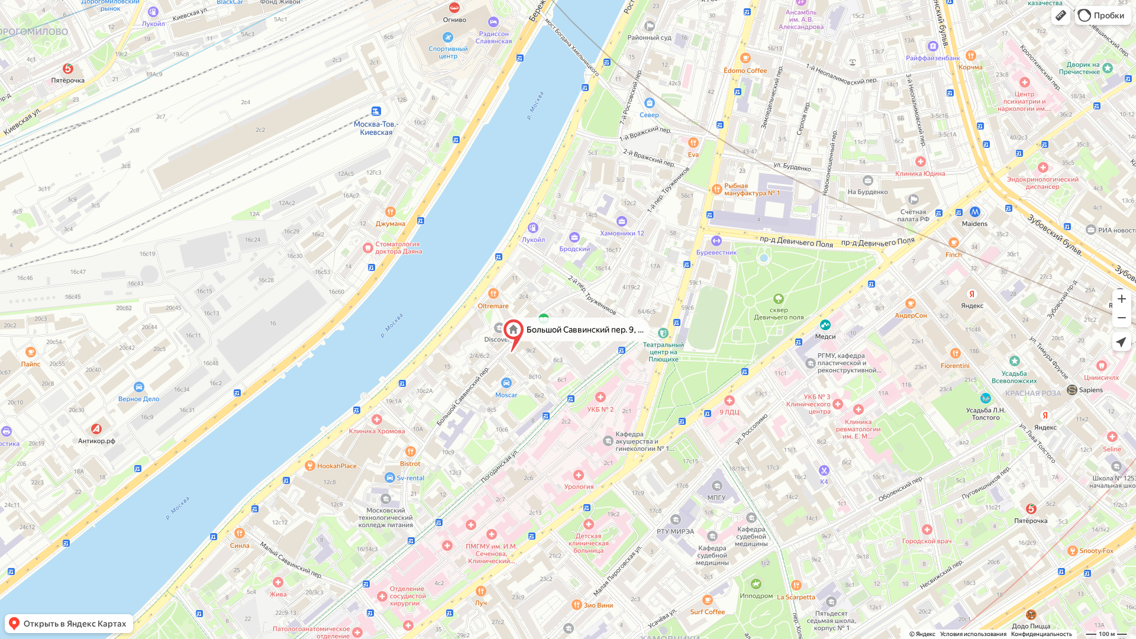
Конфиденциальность (1041, 634)
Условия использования (973, 634)
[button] (1060, 15)
